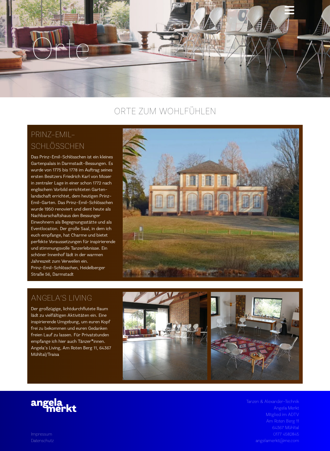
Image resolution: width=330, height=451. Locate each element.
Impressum (41, 434)
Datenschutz (42, 440)
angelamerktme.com (277, 440)
